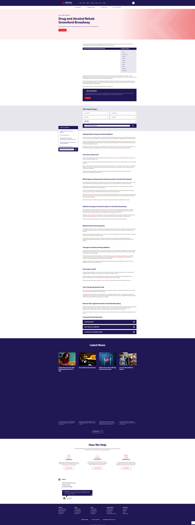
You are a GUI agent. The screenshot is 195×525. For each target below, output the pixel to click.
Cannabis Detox (94, 510)
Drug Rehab (114, 117)
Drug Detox (86, 117)
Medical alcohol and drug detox (66, 146)
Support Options (110, 507)
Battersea (124, 68)
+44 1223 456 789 (95, 519)
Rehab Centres (61, 512)
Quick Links (125, 507)
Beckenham (124, 70)
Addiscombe (124, 54)
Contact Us (125, 509)
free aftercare (102, 195)
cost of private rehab (88, 290)
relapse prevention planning (89, 191)
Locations (92, 2)
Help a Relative (97, 468)
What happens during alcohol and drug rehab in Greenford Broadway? (68, 139)
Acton (123, 52)
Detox (84, 2)
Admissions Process (62, 509)
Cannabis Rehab (78, 510)
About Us (96, 2)
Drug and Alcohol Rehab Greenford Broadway (94, 48)
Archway (124, 58)
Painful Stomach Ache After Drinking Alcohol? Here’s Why (66, 369)
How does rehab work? (64, 135)
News (101, 2)
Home (59, 15)
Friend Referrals (110, 510)
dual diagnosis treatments (92, 216)
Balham (123, 60)
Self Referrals (109, 512)
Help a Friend (126, 468)
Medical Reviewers (62, 510)
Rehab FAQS (125, 513)
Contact (104, 2)
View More (86, 121)
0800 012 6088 (85, 519)
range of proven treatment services (93, 195)
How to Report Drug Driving (87, 367)
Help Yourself (69, 468)
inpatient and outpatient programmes (123, 141)
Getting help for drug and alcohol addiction (66, 132)
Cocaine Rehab (78, 512)
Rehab (80, 2)
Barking (123, 62)
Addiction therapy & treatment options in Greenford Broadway (68, 143)
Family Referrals (110, 509)
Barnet (123, 66)
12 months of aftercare (105, 280)
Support (87, 2)
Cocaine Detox (94, 512)
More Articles (96, 431)
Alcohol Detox (114, 113)
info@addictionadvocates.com (109, 519)
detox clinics (122, 137)
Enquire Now (62, 30)
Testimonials (60, 513)
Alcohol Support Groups (111, 513)
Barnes (123, 64)
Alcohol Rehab (87, 113)
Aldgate (123, 56)
